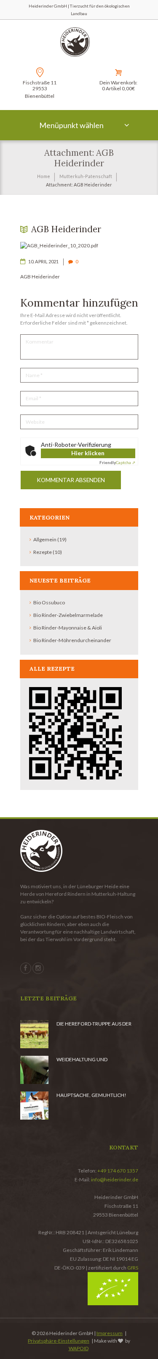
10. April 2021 (43, 261)
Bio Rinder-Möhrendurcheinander (72, 640)
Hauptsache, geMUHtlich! (91, 1095)
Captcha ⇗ (117, 462)
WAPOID (78, 1348)
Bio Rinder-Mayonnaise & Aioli (67, 627)
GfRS (132, 1268)
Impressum (109, 1333)
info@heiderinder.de (114, 1179)
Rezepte (42, 552)
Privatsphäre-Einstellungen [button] (58, 1341)
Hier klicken (87, 452)
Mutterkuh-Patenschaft (85, 176)
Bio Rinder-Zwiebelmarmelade (68, 615)
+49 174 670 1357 (117, 1170)
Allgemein (44, 539)
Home (43, 176)
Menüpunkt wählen (71, 125)
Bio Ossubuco (49, 602)
